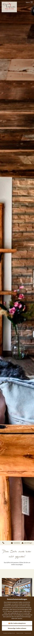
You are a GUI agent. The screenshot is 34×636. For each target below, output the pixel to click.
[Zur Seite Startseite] (9, 7)
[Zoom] (17, 270)
